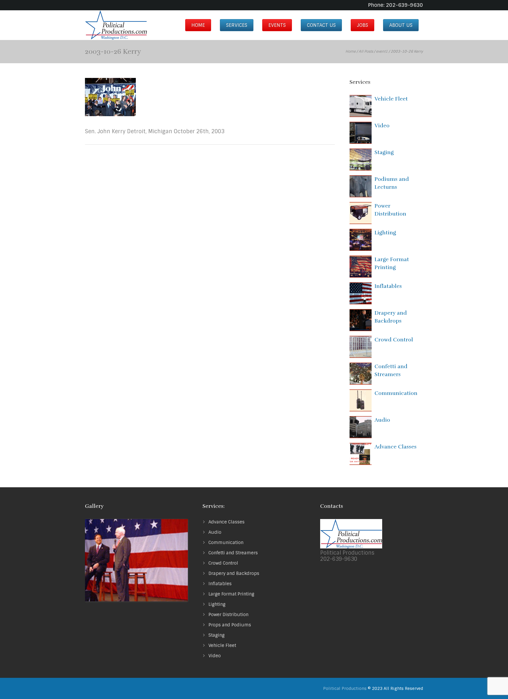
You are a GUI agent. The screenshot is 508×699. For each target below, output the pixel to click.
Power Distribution (228, 615)
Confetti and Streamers (233, 553)
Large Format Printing (231, 594)
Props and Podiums (229, 625)
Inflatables (388, 286)
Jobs (362, 25)
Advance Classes (396, 446)
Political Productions (345, 688)
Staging (384, 152)
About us (400, 25)
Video (382, 125)
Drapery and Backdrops (233, 573)
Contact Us (321, 25)
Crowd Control (394, 339)
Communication (396, 393)
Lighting (385, 232)
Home (198, 25)
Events (277, 25)
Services (236, 25)
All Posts (366, 51)
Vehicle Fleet (391, 99)
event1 (382, 51)
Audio (382, 420)
